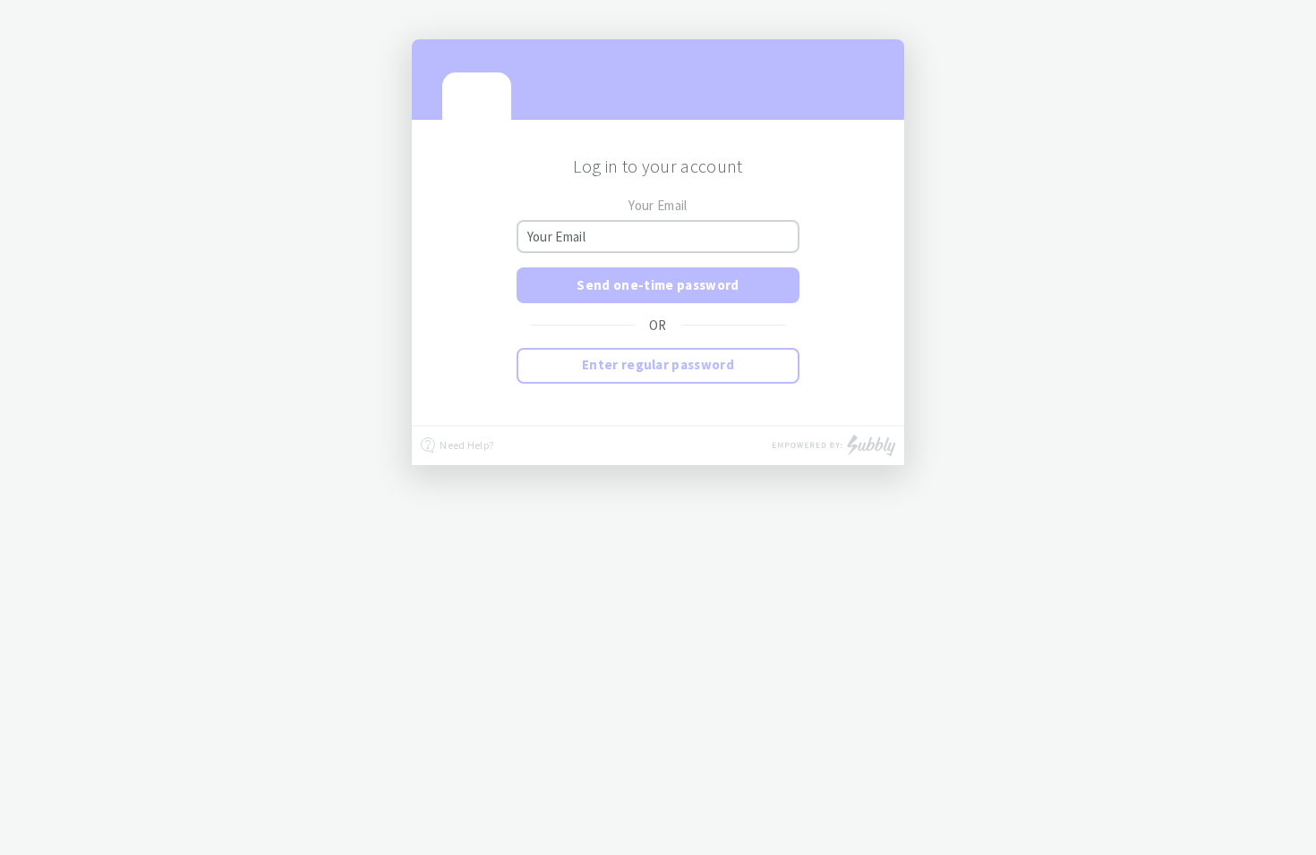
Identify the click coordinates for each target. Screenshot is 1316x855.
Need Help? (465, 445)
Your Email (657, 205)
